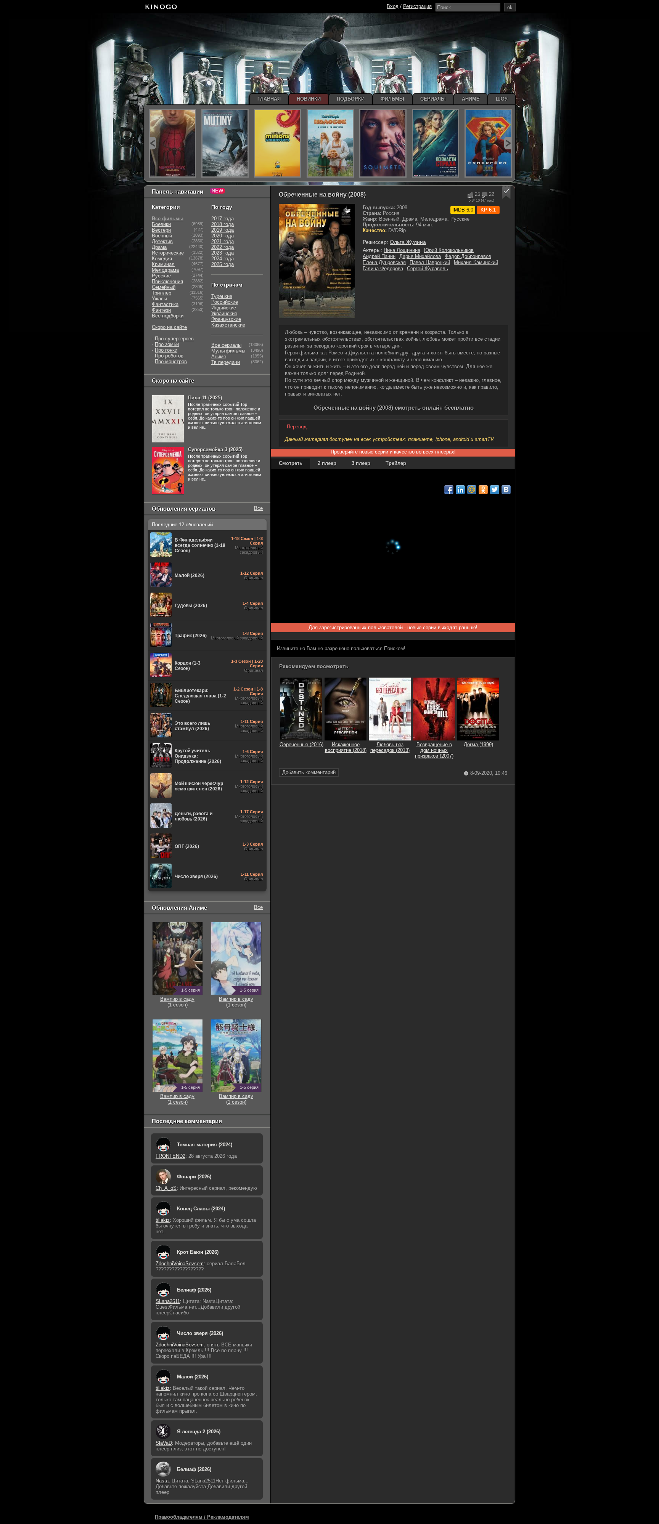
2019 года (222, 230)
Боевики (161, 224)
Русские (161, 276)
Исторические (168, 253)
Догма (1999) (478, 744)
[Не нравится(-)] (484, 195)
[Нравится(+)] (470, 195)
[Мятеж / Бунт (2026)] (225, 143)
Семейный (163, 287)
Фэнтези (161, 310)
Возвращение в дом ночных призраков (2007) (434, 750)
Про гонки (166, 350)
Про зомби (167, 344)
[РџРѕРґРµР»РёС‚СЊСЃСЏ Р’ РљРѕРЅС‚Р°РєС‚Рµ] (506, 489)
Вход (393, 6)
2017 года (222, 218)
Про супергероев (174, 338)
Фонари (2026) (194, 1176)
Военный (162, 236)
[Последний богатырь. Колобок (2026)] (330, 143)
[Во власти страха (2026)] (435, 143)
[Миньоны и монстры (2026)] (277, 143)
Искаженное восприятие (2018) (345, 747)
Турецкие (221, 296)
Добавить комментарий (309, 772)
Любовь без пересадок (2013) (390, 747)
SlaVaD (164, 1443)
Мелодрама (165, 270)
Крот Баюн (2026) (198, 1252)
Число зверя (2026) (200, 1333)
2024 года (222, 258)
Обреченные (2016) (301, 744)
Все (258, 508)
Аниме (218, 356)
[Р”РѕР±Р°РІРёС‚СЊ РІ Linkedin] (460, 489)
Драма (159, 247)
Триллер (161, 293)
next (507, 143)
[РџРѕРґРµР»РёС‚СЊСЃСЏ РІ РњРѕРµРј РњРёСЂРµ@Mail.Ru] (471, 489)
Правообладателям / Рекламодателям (202, 1517)
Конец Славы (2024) (201, 1209)
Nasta (162, 1481)
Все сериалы (226, 345)
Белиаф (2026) (194, 1290)
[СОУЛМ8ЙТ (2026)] (383, 143)
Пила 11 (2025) (205, 398)
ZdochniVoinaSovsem (180, 1263)
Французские (226, 319)
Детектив (162, 241)
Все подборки (167, 316)
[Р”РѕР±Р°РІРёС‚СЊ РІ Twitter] (494, 489)
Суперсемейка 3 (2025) (215, 449)
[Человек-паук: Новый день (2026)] (172, 143)
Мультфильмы (228, 351)
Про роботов (169, 356)
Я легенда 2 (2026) (198, 1431)
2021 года (222, 241)
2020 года (222, 236)
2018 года (222, 224)
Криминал (163, 264)
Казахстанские (228, 325)
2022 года (222, 247)
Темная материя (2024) (204, 1144)
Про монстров (171, 361)
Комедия (162, 258)
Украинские (224, 313)
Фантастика (165, 304)
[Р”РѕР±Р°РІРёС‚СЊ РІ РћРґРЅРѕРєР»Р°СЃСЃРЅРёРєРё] (483, 489)
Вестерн (161, 230)
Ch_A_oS (166, 1188)
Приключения (167, 281)
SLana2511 (168, 1301)
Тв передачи (225, 362)
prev (152, 143)
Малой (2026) (192, 1377)
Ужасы (159, 298)
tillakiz (163, 1220)
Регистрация (417, 6)
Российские (224, 302)
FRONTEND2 (170, 1156)
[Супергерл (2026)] (488, 143)
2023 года (222, 253)
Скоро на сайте (169, 327)
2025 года (222, 264)
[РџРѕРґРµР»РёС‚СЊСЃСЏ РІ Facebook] (448, 489)
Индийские (223, 308)
